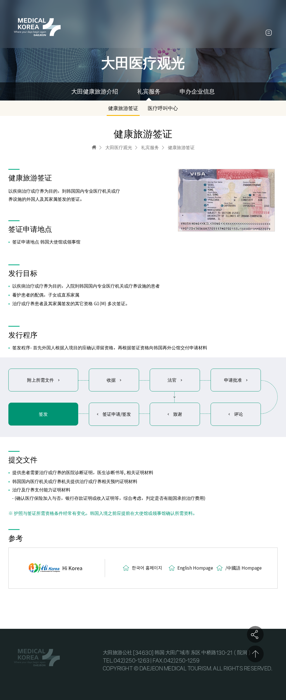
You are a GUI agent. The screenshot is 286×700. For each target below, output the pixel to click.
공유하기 (255, 634)
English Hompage (195, 568)
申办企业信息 (197, 91)
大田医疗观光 (118, 147)
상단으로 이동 (255, 654)
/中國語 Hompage (243, 568)
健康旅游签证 (123, 108)
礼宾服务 (149, 91)
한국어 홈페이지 (147, 568)
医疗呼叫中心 (163, 108)
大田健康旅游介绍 (94, 91)
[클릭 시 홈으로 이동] (94, 147)
